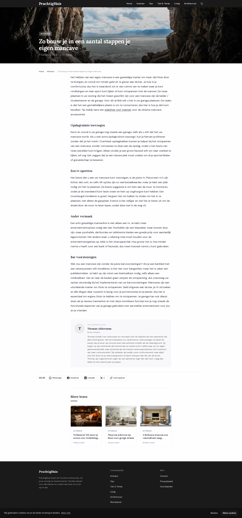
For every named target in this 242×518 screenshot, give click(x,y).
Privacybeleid (166, 481)
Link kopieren (119, 378)
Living (177, 3)
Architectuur (190, 3)
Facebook (74, 378)
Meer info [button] (65, 513)
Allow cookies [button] (229, 513)
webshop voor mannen (118, 109)
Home (129, 3)
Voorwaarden (166, 486)
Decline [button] (214, 513)
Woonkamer (116, 502)
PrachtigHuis (48, 472)
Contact (164, 476)
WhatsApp (57, 378)
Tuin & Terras (164, 3)
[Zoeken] (202, 3)
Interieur (141, 3)
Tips (151, 3)
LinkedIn (91, 378)
